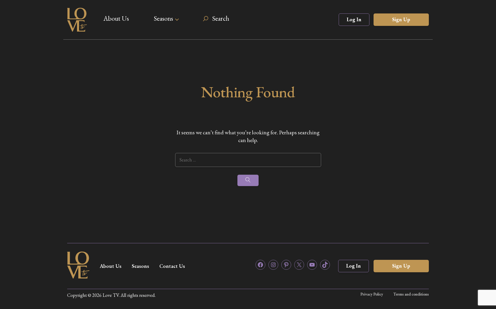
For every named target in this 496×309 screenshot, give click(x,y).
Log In (354, 19)
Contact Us (172, 266)
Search (220, 18)
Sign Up (401, 19)
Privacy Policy (371, 294)
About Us (116, 18)
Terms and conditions (411, 294)
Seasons (163, 18)
